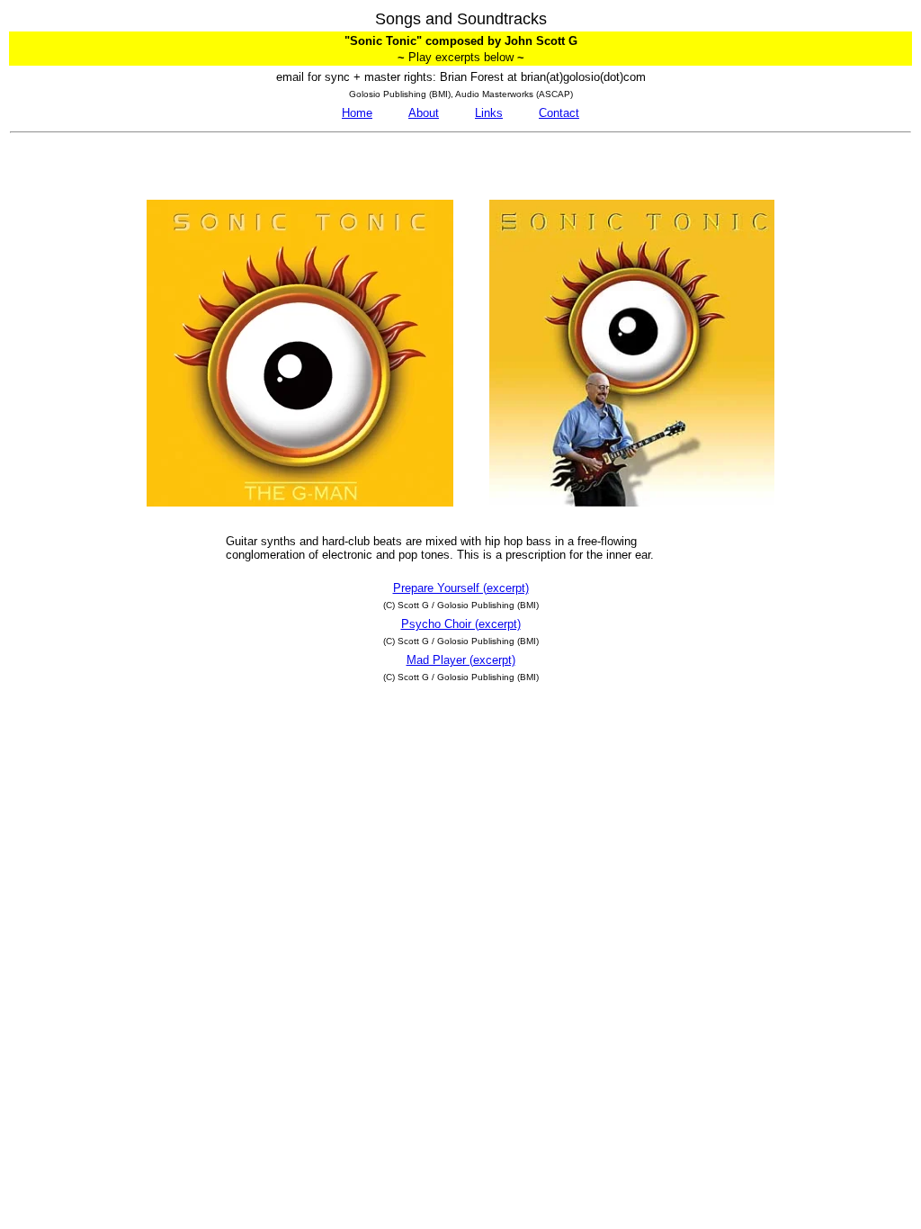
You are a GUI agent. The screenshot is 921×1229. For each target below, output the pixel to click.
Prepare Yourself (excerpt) (461, 588)
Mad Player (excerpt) (461, 660)
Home (357, 113)
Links (489, 113)
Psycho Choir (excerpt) (461, 624)
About (423, 113)
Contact (559, 113)
